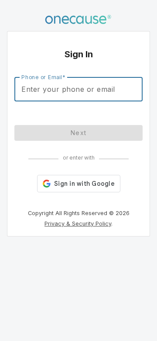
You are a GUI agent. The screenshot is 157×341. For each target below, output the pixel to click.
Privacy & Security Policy (77, 223)
